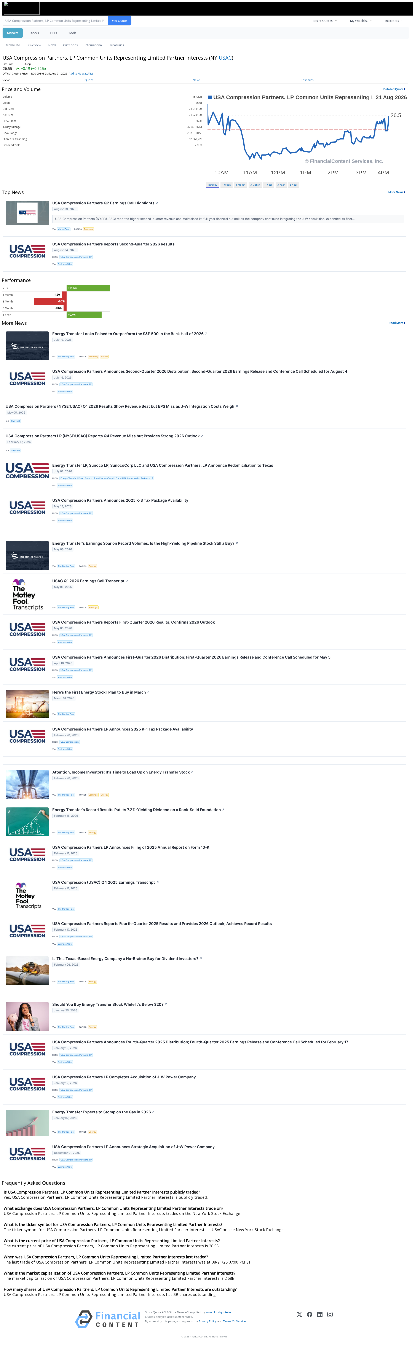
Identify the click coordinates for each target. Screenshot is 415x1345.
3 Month (255, 184)
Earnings (88, 229)
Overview (34, 45)
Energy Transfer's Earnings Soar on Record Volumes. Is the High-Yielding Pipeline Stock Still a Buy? (145, 543)
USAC (225, 57)
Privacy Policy (208, 1321)
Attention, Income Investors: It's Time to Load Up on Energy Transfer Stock (123, 772)
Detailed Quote (393, 89)
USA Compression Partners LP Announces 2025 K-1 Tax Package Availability (122, 729)
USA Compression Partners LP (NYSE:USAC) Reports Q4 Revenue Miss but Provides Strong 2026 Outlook (105, 436)
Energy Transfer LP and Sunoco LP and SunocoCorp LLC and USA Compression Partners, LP (107, 478)
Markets (12, 33)
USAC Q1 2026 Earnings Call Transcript (90, 581)
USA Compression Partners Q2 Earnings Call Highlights (105, 203)
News (52, 45)
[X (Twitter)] (299, 1319)
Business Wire (65, 264)
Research (307, 80)
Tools (72, 33)
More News (395, 192)
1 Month (240, 184)
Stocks (34, 33)
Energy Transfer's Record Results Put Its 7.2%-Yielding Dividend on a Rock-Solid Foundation (138, 809)
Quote (89, 80)
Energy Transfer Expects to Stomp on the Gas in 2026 (103, 1112)
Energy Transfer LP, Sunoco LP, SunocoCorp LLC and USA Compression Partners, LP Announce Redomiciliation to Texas (162, 465)
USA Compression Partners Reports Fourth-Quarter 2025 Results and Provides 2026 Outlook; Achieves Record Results (162, 923)
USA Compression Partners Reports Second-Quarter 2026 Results (113, 244)
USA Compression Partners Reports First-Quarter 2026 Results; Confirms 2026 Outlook (133, 622)
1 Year (268, 184)
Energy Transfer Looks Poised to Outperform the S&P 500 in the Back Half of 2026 (130, 333)
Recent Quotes (322, 21)
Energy (92, 566)
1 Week (226, 184)
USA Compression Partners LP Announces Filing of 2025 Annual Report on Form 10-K (130, 847)
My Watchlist (359, 21)
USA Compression (70, 742)
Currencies (70, 45)
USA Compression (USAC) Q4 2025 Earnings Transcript (105, 882)
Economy (93, 356)
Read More (396, 323)
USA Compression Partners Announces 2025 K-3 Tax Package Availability (120, 500)
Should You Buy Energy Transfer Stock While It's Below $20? (110, 1004)
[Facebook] (309, 1319)
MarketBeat (63, 229)
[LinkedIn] (319, 1319)
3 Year (281, 184)
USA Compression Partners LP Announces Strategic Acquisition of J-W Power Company (133, 1146)
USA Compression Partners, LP (76, 257)
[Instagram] (330, 1319)
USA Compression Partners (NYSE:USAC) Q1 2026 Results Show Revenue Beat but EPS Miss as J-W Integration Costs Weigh (122, 406)
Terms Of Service (234, 1321)
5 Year (293, 184)
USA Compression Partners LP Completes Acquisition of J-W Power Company (124, 1077)
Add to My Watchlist (81, 73)
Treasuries (116, 45)
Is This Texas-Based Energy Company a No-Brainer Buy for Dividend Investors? (127, 958)
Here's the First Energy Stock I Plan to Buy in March (101, 692)
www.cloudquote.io (218, 1312)
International (93, 45)
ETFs (53, 33)
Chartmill (15, 421)
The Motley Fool (66, 356)
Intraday (212, 184)
